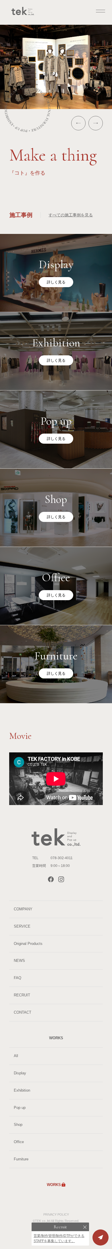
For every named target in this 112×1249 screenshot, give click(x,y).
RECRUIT (22, 995)
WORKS (54, 1185)
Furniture (21, 1159)
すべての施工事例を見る (71, 215)
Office (19, 1142)
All (16, 1056)
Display (20, 1073)
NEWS (19, 960)
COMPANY (23, 909)
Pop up (20, 1107)
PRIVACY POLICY (56, 1214)
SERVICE (22, 926)
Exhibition (22, 1090)
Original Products (28, 943)
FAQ (17, 978)
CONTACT (22, 1012)
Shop (18, 1124)
